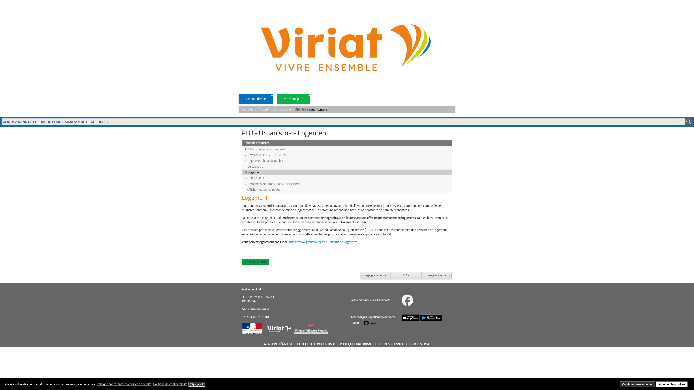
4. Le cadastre (254, 166)
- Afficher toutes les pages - (263, 190)
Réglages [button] (197, 384)
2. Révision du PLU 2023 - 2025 (265, 155)
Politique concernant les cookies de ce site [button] (124, 384)
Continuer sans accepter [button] (637, 384)
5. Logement (253, 172)
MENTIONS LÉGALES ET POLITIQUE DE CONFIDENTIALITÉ (300, 344)
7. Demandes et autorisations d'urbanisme (272, 184)
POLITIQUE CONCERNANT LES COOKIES (365, 344)
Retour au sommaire (255, 261)
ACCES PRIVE (421, 344)
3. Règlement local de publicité (265, 161)
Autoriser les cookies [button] (672, 384)
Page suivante (437, 275)
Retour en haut (679, 371)
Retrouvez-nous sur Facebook (370, 300)
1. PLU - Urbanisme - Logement (265, 149)
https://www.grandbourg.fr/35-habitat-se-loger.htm (323, 242)
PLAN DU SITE (402, 344)
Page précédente (375, 275)
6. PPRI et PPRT (254, 178)
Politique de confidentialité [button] (170, 384)
